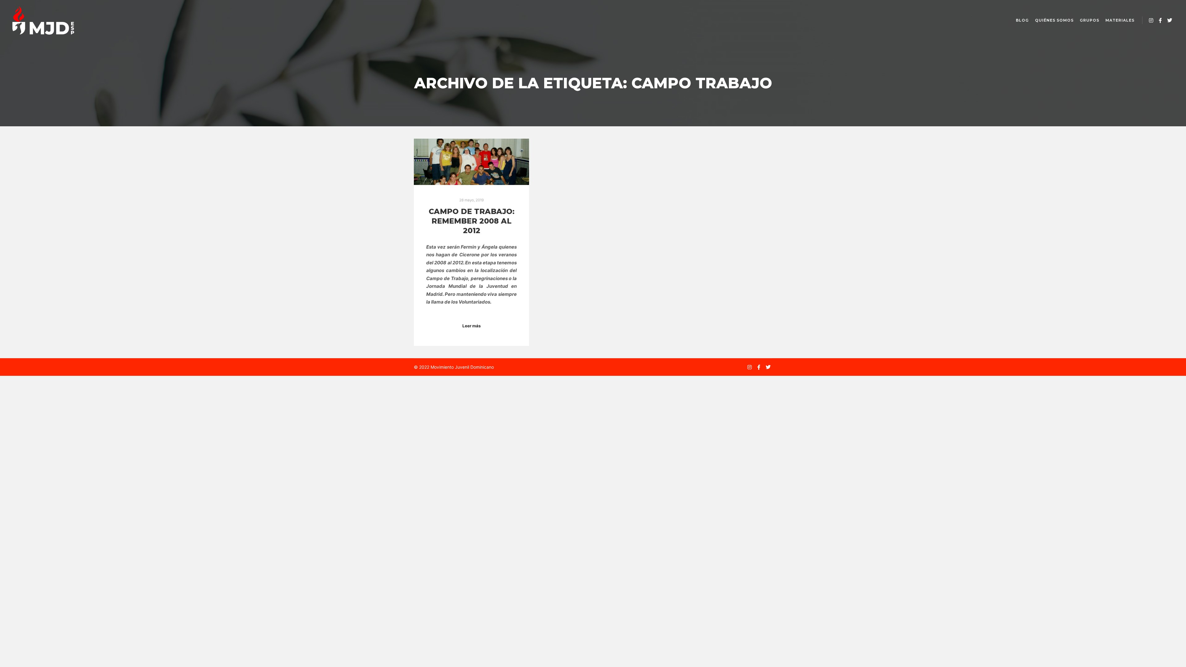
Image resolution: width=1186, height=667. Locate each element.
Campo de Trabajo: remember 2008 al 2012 (472, 221)
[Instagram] (1151, 20)
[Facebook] (1160, 20)
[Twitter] (1170, 20)
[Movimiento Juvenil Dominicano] (43, 20)
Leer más (471, 325)
